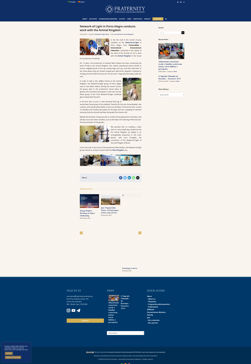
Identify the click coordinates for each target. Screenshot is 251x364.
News (107, 34)
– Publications (152, 307)
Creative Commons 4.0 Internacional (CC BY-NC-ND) (124, 352)
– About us (151, 299)
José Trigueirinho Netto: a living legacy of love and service (110, 210)
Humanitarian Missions (156, 312)
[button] (166, 18)
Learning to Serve (129, 268)
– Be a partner (152, 323)
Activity (150, 315)
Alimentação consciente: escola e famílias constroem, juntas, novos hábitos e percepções (170, 65)
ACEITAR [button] (9, 353)
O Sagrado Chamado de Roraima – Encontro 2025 (169, 78)
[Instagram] (68, 310)
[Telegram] (78, 310)
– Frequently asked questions (158, 304)
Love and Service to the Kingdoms (124, 34)
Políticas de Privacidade (13, 357)
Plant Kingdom (118, 150)
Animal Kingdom (124, 56)
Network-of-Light (100, 34)
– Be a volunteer (153, 320)
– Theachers (151, 302)
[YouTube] (73, 310)
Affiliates (150, 309)
